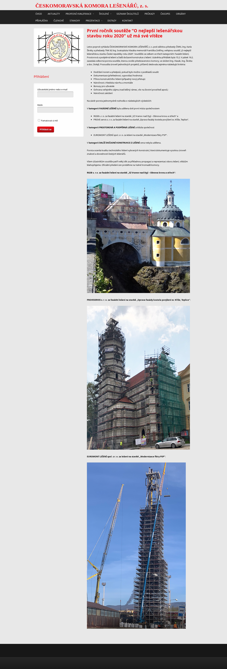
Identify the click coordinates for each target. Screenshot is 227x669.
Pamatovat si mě (49, 120)
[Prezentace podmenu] (102, 20)
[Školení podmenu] (111, 13)
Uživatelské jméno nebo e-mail (52, 89)
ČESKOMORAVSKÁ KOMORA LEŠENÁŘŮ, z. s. (91, 6)
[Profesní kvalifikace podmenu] (93, 13)
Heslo (40, 104)
